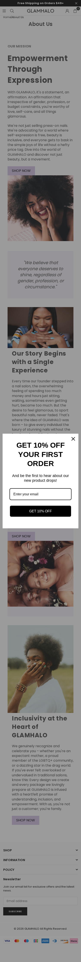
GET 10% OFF (40, 511)
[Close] (73, 439)
